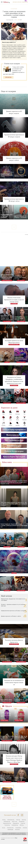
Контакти (17, 829)
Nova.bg (24, 819)
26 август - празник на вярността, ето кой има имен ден (13, 605)
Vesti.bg (18, 819)
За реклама (18, 827)
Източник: (12, 40)
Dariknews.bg (7, 821)
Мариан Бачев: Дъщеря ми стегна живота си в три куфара (13, 599)
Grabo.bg (23, 823)
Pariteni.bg (7, 825)
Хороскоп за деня (9, 408)
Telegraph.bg (16, 823)
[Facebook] (18, 815)
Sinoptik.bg (21, 821)
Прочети (8, 77)
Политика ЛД (10, 827)
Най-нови (15, 2)
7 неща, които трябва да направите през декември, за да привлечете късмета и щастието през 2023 (13, 70)
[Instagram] (22, 815)
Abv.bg (3, 819)
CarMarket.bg (15, 825)
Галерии (14, 8)
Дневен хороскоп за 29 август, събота (11, 616)
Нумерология (25, 2)
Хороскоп (19, 2)
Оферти (8, 706)
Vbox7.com (14, 821)
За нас (3, 827)
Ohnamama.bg (10, 819)
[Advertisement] (14, 249)
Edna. (6, 2)
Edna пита (7, 462)
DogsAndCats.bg (7, 823)
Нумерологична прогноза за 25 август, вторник (13, 610)
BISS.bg (21, 825)
